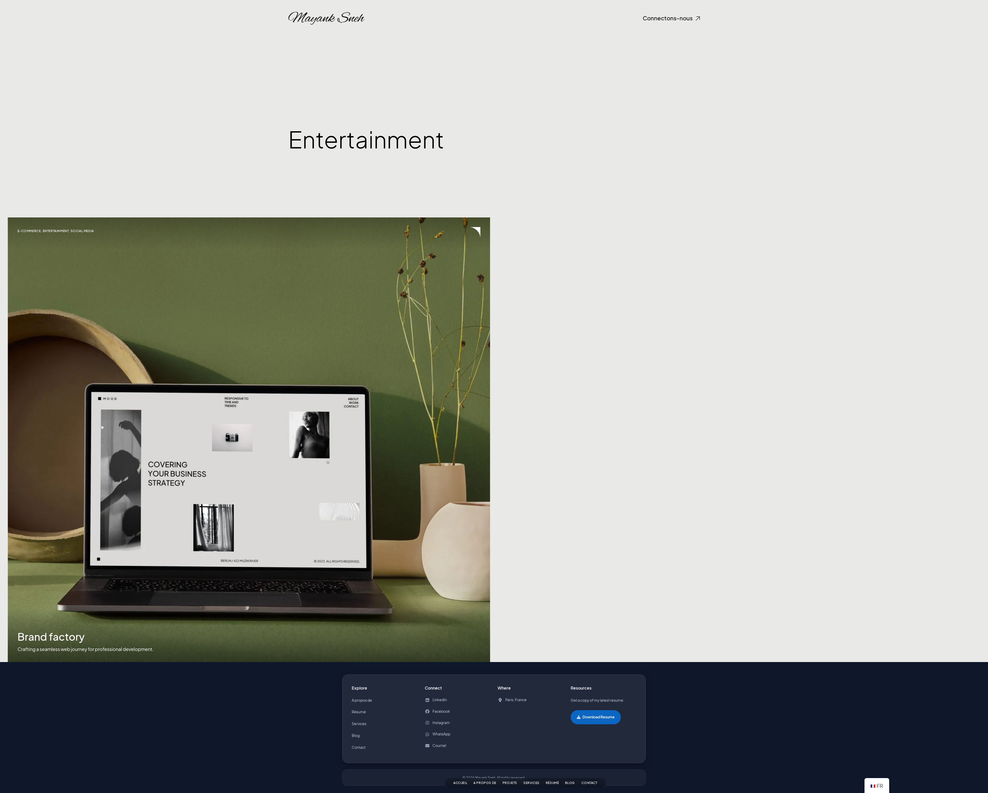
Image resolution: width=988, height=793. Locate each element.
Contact (589, 783)
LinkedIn (440, 700)
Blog (356, 735)
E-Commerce (29, 231)
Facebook (441, 711)
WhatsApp (441, 734)
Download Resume (599, 717)
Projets (509, 783)
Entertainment (56, 231)
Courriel (439, 745)
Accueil (460, 783)
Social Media (82, 231)
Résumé (552, 783)
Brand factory (51, 637)
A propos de (484, 783)
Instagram (441, 722)
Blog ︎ (570, 783)
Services (531, 783)
